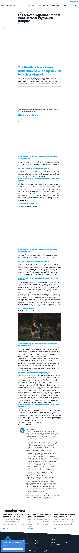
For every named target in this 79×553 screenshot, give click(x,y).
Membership (31, 5)
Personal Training (43, 5)
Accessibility (53, 541)
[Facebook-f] (66, 542)
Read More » (6, 528)
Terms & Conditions (55, 544)
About (65, 5)
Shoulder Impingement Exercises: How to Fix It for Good (39, 515)
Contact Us (53, 539)
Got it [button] (12, 548)
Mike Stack (30, 429)
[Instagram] (71, 542)
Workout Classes (55, 5)
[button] (21, 24)
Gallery (36, 542)
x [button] (23, 540)
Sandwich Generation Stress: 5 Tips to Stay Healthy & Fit (14, 515)
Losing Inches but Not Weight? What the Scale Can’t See (64, 515)
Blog (36, 543)
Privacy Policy (53, 542)
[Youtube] (75, 542)
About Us (37, 540)
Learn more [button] (5, 545)
